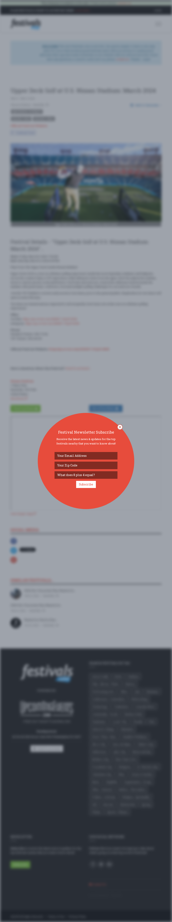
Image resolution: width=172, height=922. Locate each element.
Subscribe (86, 484)
